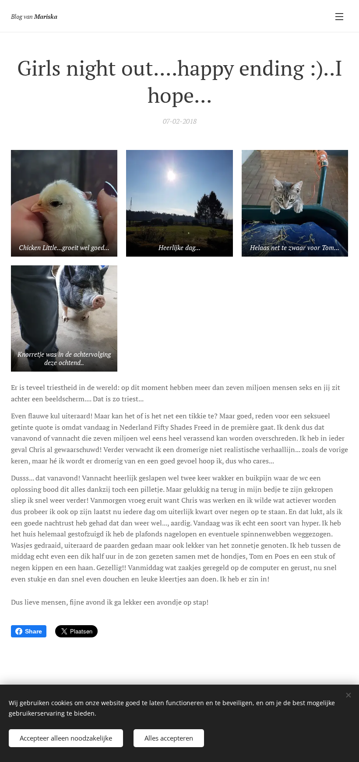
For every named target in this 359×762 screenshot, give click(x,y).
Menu (339, 16)
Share (33, 631)
